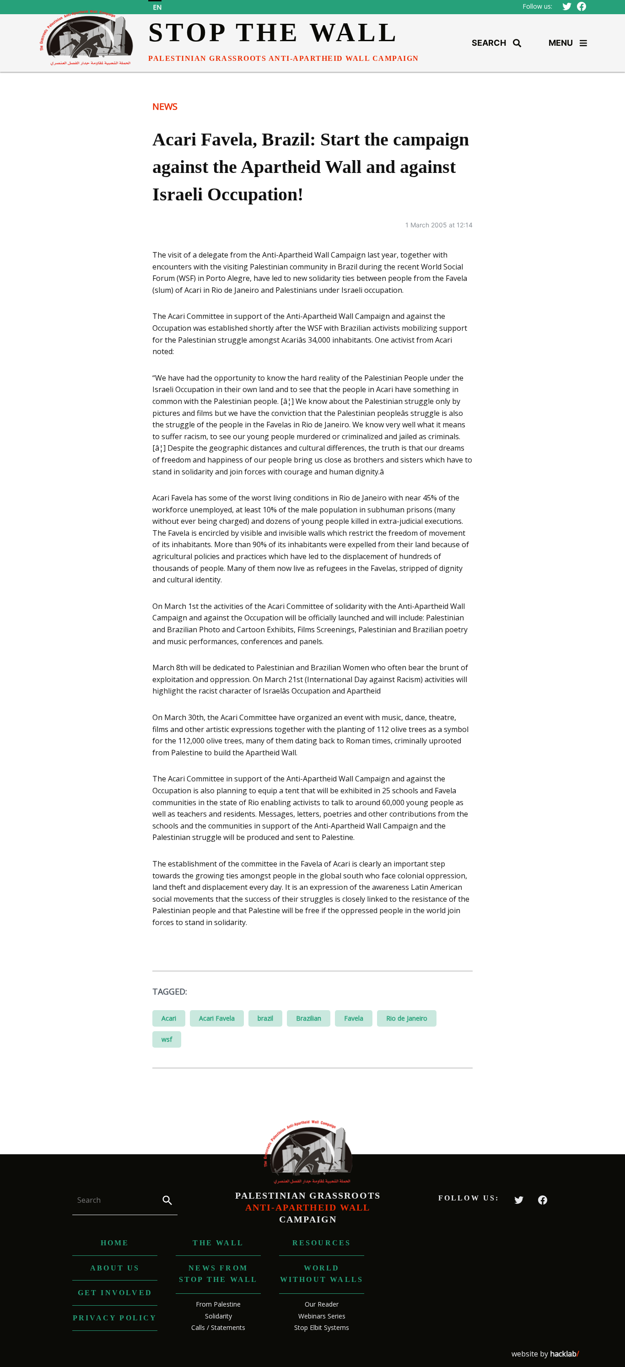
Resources (321, 1243)
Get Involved (115, 1293)
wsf (167, 1039)
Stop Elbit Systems (321, 1327)
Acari (169, 1018)
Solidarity (218, 1316)
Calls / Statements (218, 1327)
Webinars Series (321, 1316)
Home (115, 1243)
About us (115, 1268)
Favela (353, 1018)
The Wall (218, 1243)
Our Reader (322, 1304)
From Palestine (218, 1304)
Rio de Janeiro (406, 1018)
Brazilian (308, 1018)
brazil (265, 1018)
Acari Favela (217, 1018)
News (165, 106)
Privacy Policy (115, 1318)
